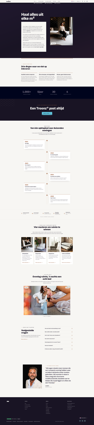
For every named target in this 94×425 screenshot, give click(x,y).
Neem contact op (24, 339)
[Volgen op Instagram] (84, 421)
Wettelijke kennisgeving (37, 421)
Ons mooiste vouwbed (48, 1)
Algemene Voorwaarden (49, 407)
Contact (59, 1)
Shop (34, 1)
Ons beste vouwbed (40, 1)
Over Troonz (54, 1)
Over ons (47, 403)
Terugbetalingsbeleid (9, 421)
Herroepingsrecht (48, 413)
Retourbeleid (47, 410)
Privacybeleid (14, 421)
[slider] (47, 300)
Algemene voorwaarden (20, 421)
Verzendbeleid (25, 421)
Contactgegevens (30, 421)
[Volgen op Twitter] (82, 421)
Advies (47, 404)
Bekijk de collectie (46, 113)
